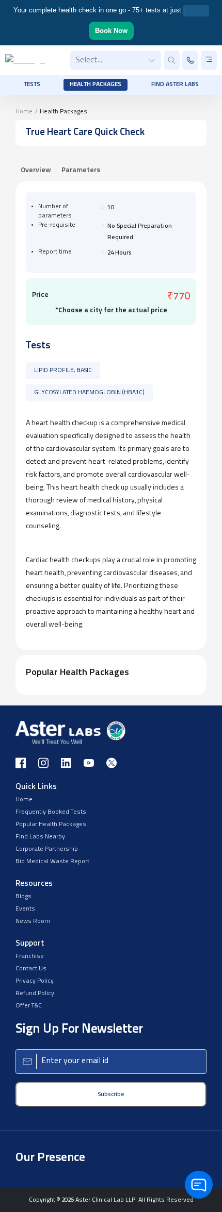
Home (24, 112)
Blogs (23, 897)
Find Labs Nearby (40, 837)
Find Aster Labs (175, 84)
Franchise (29, 956)
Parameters (80, 170)
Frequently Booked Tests (50, 812)
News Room (32, 921)
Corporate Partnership (46, 849)
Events (25, 909)
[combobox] (76, 60)
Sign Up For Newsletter (79, 1029)
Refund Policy (34, 993)
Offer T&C (28, 1006)
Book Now (111, 31)
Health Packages (95, 84)
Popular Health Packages (50, 824)
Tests (32, 84)
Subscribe (111, 1094)
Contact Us (30, 969)
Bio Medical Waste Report (52, 861)
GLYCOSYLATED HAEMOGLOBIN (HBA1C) (89, 393)
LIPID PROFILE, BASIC (63, 370)
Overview (36, 170)
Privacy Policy (34, 981)
